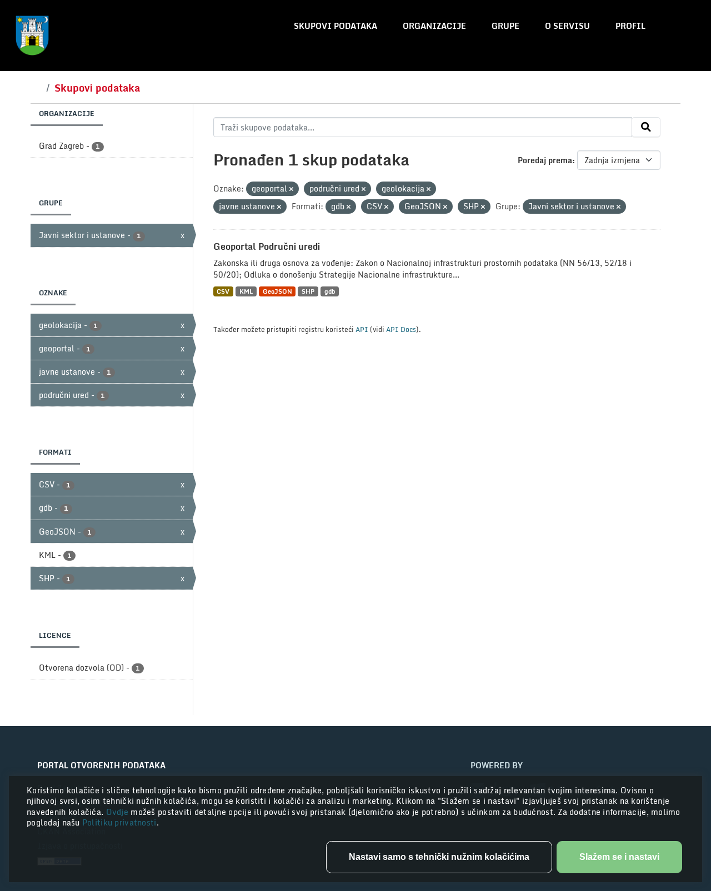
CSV (223, 291)
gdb (329, 291)
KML (246, 291)
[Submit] (646, 127)
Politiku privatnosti (119, 822)
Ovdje (118, 812)
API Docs (401, 329)
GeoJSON (277, 291)
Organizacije (434, 25)
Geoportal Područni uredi (266, 246)
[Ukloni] (291, 189)
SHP (308, 291)
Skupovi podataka (335, 25)
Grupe (505, 25)
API (362, 329)
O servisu (567, 25)
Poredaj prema (545, 160)
